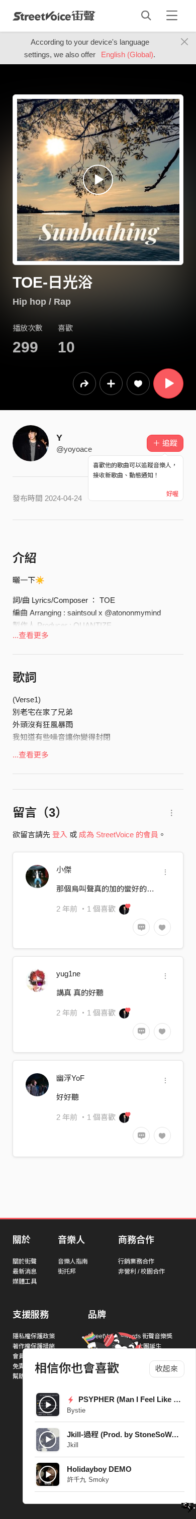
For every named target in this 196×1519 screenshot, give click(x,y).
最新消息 (25, 1271)
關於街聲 (25, 1261)
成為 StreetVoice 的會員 (118, 834)
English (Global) (127, 54)
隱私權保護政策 (34, 1336)
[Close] (184, 42)
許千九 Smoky (88, 1479)
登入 (59, 834)
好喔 (172, 493)
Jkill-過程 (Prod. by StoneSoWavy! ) (128, 1434)
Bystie (76, 1410)
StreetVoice (54, 16)
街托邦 (67, 1271)
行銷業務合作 (136, 1261)
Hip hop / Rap (42, 302)
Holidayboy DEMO (99, 1469)
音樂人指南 (73, 1261)
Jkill (72, 1445)
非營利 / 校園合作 (141, 1271)
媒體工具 (25, 1281)
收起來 (166, 1368)
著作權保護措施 (34, 1346)
